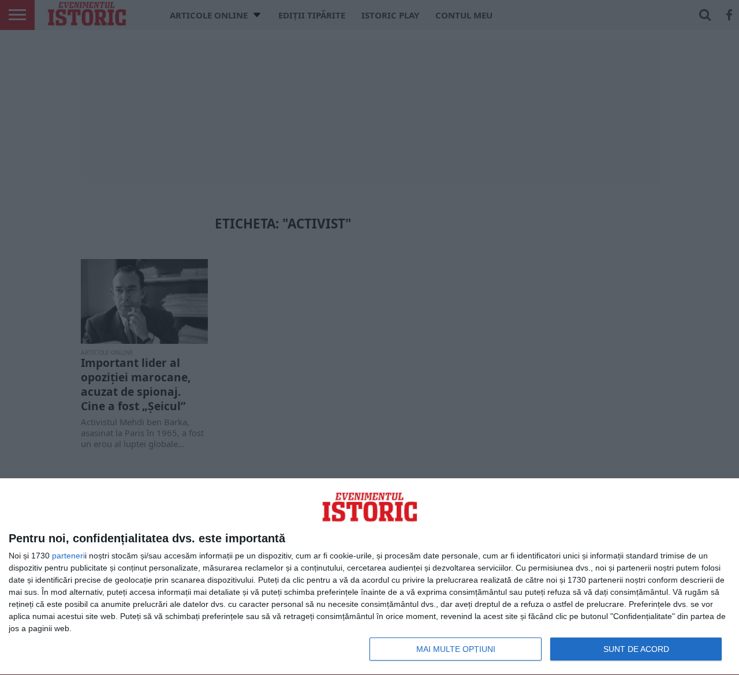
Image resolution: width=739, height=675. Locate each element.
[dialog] (369, 577)
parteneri (68, 556)
